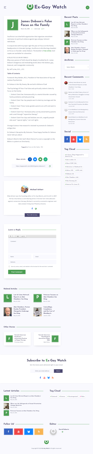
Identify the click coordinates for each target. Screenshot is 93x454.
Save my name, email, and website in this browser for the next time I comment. (32, 266)
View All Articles (32, 215)
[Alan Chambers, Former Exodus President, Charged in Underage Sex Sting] (8, 311)
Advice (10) (69, 170)
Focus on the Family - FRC (35, 147)
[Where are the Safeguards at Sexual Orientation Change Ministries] (67, 33)
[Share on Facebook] (30, 159)
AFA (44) (79, 170)
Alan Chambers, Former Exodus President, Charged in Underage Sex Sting (22, 310)
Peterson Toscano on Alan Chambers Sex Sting (51, 297)
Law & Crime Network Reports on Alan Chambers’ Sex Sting (21, 297)
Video (83, 396)
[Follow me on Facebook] (32, 209)
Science (62, 396)
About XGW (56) (71, 163)
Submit (58, 371)
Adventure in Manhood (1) (74, 167)
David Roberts (72, 117)
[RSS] (52, 378)
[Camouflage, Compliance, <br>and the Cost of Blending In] (38, 311)
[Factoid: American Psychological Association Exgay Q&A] (47, 339)
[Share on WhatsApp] (45, 159)
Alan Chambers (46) (72, 177)
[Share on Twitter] (35, 159)
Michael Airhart (36, 190)
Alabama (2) (70, 174)
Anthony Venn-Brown (74, 82)
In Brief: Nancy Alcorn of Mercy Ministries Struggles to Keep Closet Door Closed (78, 94)
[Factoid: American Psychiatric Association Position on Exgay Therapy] (17, 339)
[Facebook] (40, 378)
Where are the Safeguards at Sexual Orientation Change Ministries (79, 33)
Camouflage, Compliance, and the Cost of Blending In (49, 310)
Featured (54, 396)
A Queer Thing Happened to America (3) (74, 155)
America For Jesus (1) (72, 184)
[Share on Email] (40, 159)
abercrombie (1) (71, 159)
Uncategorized (73, 396)
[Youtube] (44, 378)
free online (47, 51)
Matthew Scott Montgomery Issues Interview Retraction (77, 119)
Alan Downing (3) (71, 181)
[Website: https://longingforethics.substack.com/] (36, 209)
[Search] (87, 7)
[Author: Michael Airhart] (24, 188)
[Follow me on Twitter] (29, 208)
